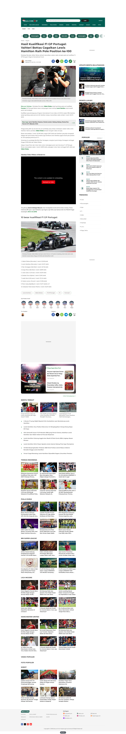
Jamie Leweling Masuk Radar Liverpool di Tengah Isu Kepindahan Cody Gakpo (67, 592)
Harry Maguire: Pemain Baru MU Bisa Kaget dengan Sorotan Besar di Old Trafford (29, 592)
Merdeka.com (68, 718)
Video (94, 24)
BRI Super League (34, 24)
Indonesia (44, 24)
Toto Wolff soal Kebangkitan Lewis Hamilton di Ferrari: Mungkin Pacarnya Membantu (48, 415)
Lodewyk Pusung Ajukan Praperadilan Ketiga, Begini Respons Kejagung (48, 699)
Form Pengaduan (51, 714)
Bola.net (94, 713)
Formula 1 (24, 108)
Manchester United (30, 617)
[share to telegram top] (66, 61)
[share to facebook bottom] (53, 314)
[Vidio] (28, 724)
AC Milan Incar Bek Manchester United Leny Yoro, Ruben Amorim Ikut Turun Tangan (28, 649)
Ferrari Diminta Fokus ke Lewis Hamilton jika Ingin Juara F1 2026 (28, 415)
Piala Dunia (53, 24)
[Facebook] (22, 724)
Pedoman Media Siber (35, 717)
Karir (48, 717)
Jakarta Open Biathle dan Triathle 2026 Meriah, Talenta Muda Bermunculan (94, 182)
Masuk (100, 20)
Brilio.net (67, 716)
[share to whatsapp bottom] (62, 314)
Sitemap (23, 719)
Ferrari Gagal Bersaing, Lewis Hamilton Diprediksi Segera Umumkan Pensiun (48, 453)
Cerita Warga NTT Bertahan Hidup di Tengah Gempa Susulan (48, 682)
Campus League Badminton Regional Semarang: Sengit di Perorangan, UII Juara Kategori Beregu (91, 78)
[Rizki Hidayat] (23, 61)
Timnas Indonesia (29, 460)
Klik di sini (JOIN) (32, 211)
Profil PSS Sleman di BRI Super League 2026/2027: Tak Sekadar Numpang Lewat (47, 570)
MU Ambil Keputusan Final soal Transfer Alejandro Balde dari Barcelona (48, 631)
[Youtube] (31, 724)
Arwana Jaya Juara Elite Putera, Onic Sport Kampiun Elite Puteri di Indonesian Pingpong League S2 (93, 159)
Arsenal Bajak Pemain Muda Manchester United (67, 648)
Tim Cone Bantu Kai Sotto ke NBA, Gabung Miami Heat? (94, 174)
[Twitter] (25, 724)
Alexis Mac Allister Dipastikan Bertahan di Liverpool (28, 609)
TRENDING (83, 195)
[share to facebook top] (53, 61)
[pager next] (104, 36)
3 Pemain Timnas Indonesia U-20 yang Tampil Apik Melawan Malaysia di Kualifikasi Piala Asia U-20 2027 (48, 492)
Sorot (24, 667)
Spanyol (74, 24)
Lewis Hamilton (61, 108)
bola (30, 20)
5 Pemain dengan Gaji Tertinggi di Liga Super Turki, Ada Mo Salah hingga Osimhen (91, 114)
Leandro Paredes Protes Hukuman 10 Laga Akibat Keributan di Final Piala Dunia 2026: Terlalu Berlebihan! (47, 514)
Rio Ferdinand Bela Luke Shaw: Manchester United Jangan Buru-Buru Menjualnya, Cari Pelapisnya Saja (67, 609)
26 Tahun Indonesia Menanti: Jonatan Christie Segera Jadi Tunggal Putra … (95, 86)
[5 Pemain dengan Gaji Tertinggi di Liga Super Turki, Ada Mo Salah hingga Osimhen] (92, 110)
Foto (99, 24)
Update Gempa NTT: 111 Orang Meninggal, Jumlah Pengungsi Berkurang (28, 682)
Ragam (88, 24)
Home (25, 24)
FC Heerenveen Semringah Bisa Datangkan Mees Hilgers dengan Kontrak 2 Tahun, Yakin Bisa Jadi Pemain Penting (48, 475)
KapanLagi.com (96, 716)
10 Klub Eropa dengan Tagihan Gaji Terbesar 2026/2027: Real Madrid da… (95, 121)
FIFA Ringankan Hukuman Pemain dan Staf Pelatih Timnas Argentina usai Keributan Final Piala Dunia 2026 (67, 514)
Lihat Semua (99, 138)
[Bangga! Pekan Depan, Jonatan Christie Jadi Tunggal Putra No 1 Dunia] (81, 93)
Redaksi (23, 717)
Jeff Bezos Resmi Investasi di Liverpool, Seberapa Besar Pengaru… (95, 128)
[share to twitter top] (57, 61)
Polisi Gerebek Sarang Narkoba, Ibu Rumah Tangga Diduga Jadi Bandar (29, 699)
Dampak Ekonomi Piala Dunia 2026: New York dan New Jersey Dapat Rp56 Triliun (47, 531)
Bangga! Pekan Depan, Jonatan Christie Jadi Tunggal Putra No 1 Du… (95, 93)
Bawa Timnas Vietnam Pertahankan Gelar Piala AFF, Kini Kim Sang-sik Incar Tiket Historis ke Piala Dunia (29, 514)
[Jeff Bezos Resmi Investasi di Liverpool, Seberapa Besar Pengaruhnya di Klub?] (81, 128)
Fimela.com (82, 716)
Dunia (67, 24)
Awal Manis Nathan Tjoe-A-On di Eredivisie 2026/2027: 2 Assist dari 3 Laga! (67, 475)
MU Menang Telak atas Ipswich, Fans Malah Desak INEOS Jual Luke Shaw (48, 592)
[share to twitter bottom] (57, 314)
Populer (86, 137)
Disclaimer (32, 714)
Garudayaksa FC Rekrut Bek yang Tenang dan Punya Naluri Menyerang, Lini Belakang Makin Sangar (29, 570)
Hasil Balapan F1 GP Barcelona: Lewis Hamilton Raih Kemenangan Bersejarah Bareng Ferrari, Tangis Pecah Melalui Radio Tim (67, 415)
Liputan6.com (68, 713)
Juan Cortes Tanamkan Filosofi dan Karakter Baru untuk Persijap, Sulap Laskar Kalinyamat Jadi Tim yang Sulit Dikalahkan (67, 553)
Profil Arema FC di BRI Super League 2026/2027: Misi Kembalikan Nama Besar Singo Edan (67, 570)
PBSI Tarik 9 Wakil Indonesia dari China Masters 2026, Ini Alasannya (94, 167)
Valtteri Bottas (48, 106)
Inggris (61, 24)
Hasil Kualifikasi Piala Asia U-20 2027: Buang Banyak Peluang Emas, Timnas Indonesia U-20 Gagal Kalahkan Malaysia (67, 492)
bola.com (55, 728)
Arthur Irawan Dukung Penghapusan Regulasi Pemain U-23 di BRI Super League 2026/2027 (28, 553)
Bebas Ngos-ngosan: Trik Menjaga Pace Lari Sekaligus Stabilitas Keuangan (93, 190)
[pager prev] (21, 36)
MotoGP (81, 24)
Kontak (23, 714)
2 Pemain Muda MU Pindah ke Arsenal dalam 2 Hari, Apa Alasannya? (48, 609)
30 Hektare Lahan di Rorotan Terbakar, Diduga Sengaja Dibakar (66, 699)
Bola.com (81, 713)
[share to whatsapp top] (62, 61)
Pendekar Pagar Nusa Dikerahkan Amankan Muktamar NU (65, 682)
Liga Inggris (26, 578)
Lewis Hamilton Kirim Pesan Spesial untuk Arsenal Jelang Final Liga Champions (49, 444)
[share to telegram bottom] (66, 314)
